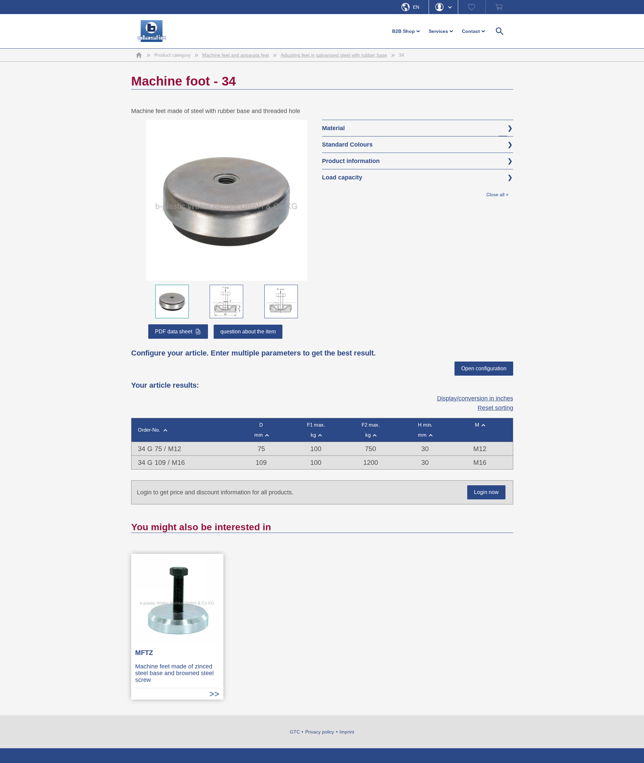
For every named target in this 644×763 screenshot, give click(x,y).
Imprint (346, 731)
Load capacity (342, 177)
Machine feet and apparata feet (235, 55)
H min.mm (425, 430)
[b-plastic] (152, 31)
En (416, 7)
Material (333, 128)
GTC (295, 731)
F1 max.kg (316, 430)
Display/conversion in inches (475, 398)
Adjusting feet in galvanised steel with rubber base (334, 55)
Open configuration (483, 368)
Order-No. (149, 430)
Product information (351, 161)
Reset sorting (495, 407)
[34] (226, 276)
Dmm (258, 430)
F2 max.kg (371, 430)
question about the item (248, 331)
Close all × (497, 194)
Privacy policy (319, 731)
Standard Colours (347, 144)
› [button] (418, 31)
